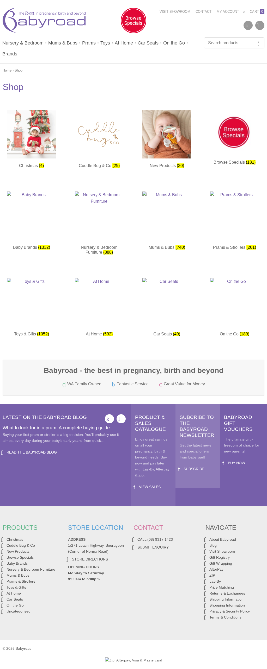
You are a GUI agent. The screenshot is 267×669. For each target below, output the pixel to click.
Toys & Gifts (16, 587)
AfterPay (216, 569)
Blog (213, 545)
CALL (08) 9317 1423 (155, 539)
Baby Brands (17, 563)
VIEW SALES (150, 487)
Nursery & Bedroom (23, 43)
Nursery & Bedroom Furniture (31, 569)
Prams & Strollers (21, 581)
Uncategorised (19, 611)
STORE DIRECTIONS (90, 559)
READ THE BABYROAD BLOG (32, 452)
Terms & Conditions (225, 617)
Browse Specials (20, 557)
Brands (9, 53)
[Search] (258, 42)
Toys (105, 43)
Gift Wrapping (220, 563)
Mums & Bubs (62, 43)
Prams (89, 43)
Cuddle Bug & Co (21, 545)
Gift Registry (219, 557)
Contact (203, 12)
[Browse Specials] (133, 21)
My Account (228, 12)
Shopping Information (227, 605)
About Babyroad (222, 539)
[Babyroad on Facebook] (248, 25)
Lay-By (215, 581)
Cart (256, 12)
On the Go (174, 43)
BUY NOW (236, 463)
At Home (124, 43)
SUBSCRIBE (194, 469)
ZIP (212, 575)
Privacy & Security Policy (229, 611)
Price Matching (221, 587)
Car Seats (148, 43)
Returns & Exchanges (227, 593)
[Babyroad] (44, 21)
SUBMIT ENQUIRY (153, 547)
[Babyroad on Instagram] (259, 25)
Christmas (15, 539)
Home (7, 70)
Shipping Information (226, 599)
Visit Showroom (175, 12)
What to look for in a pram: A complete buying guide (56, 427)
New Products (18, 551)
